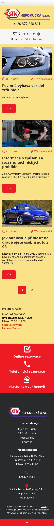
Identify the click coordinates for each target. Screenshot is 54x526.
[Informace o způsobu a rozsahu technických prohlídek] (27, 133)
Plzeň (44, 512)
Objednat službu (27, 429)
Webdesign (11, 509)
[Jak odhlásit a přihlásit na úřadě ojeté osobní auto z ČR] (27, 213)
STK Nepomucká (43, 78)
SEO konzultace (24, 509)
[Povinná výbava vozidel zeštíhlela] (27, 61)
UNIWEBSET (13, 512)
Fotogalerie (27, 437)
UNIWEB (32, 512)
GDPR (44, 506)
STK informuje (34, 39)
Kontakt (27, 442)
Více (8, 108)
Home (14, 39)
